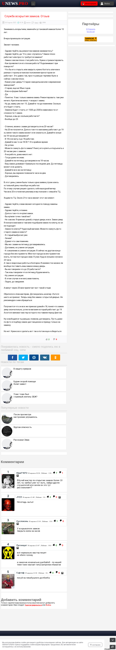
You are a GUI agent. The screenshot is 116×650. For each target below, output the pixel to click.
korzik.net (91, 32)
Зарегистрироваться (33, 605)
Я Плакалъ (90, 29)
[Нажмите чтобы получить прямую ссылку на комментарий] (17, 475)
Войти (48, 605)
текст (36, 23)
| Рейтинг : (46, 473)
